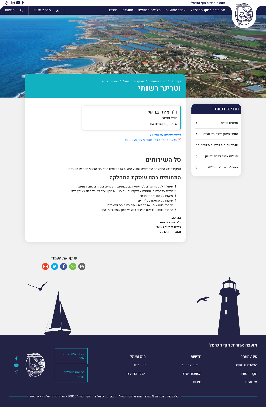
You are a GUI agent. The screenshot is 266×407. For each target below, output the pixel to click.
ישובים (127, 10)
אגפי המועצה (175, 10)
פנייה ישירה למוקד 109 (73, 356)
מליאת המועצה (149, 10)
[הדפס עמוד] (82, 266)
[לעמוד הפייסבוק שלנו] (23, 3)
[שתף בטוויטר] (54, 266)
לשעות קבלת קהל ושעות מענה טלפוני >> (150, 140)
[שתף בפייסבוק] (63, 266)
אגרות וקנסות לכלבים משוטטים (217, 145)
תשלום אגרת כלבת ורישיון (221, 156)
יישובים (140, 365)
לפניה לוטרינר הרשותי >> (165, 135)
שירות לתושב (191, 365)
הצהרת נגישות (246, 365)
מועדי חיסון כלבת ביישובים (220, 134)
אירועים (251, 382)
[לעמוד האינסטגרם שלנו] (13, 3)
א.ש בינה (35, 396)
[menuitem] (206, 10)
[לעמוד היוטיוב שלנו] (18, 3)
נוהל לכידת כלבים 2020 (223, 167)
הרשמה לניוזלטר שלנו (74, 374)
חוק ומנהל (138, 356)
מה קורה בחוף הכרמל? (207, 10)
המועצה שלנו (191, 373)
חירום (113, 10)
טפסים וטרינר (229, 123)
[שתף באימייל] (45, 266)
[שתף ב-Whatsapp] (73, 266)
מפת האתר (249, 356)
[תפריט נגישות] (7, 3)
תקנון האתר (248, 373)
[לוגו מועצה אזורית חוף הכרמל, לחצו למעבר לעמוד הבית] (244, 14)
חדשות (196, 356)
